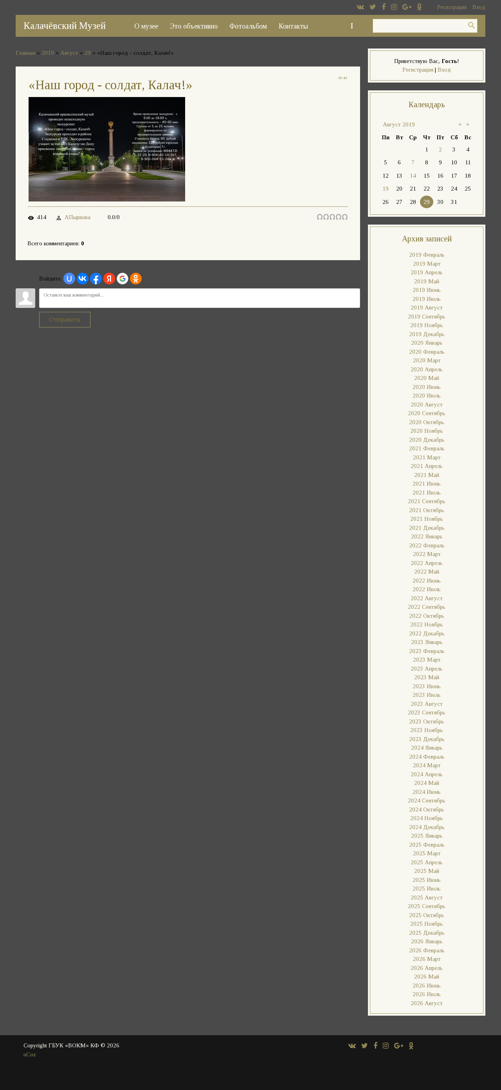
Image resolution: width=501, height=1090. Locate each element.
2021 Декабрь (427, 528)
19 (385, 188)
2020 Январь (427, 343)
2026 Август (427, 1003)
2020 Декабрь (427, 440)
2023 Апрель (427, 669)
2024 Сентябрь (426, 800)
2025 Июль (427, 888)
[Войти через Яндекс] (109, 278)
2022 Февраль (427, 545)
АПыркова (77, 217)
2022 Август (427, 598)
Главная (25, 53)
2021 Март (427, 457)
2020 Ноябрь (426, 431)
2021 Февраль (427, 448)
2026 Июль (427, 994)
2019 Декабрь (427, 334)
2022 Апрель (427, 563)
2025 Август (427, 897)
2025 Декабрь (427, 933)
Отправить (65, 319)
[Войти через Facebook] (96, 278)
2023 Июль (427, 695)
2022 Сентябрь (426, 607)
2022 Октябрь (426, 616)
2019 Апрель (427, 272)
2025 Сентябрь (426, 906)
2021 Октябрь (426, 510)
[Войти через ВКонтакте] (82, 278)
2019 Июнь (427, 290)
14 (413, 176)
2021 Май (426, 475)
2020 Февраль (427, 352)
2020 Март (427, 360)
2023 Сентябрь (426, 712)
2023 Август (427, 704)
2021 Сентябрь (426, 501)
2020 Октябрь (426, 422)
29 (88, 53)
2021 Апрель (427, 466)
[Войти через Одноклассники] (136, 278)
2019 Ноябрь (426, 325)
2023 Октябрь (426, 721)
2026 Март (427, 959)
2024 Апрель (427, 774)
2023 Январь (427, 642)
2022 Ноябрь (426, 624)
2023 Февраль (427, 651)
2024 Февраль (427, 757)
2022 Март (427, 554)
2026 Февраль (427, 950)
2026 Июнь (427, 985)
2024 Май (426, 783)
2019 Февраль (427, 255)
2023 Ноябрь (426, 730)
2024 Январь (427, 748)
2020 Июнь (427, 387)
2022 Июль (427, 589)
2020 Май (426, 378)
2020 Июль (427, 395)
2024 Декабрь (427, 827)
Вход (478, 7)
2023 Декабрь (427, 739)
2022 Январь (427, 536)
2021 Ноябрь (426, 519)
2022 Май (426, 571)
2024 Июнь (427, 792)
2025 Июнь (427, 880)
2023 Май (426, 677)
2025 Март (427, 853)
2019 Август (427, 307)
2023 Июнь (427, 686)
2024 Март (427, 765)
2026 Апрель (427, 968)
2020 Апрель (427, 369)
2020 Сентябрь (426, 413)
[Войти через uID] (69, 278)
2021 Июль (427, 492)
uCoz (29, 1054)
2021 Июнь (427, 483)
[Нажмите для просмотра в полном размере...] (107, 199)
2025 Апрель (427, 862)
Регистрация (452, 7)
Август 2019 (399, 124)
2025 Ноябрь (426, 924)
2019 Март (427, 264)
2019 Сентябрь (426, 316)
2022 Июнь (427, 580)
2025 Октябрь (426, 915)
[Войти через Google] (122, 278)
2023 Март (427, 660)
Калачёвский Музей (64, 25)
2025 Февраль (427, 845)
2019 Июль (427, 299)
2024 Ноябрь (426, 818)
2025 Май (426, 871)
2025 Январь (427, 836)
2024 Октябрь (426, 809)
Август (69, 53)
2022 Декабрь (427, 633)
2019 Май (426, 281)
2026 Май (426, 976)
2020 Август (427, 404)
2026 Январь (427, 941)
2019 (47, 53)
